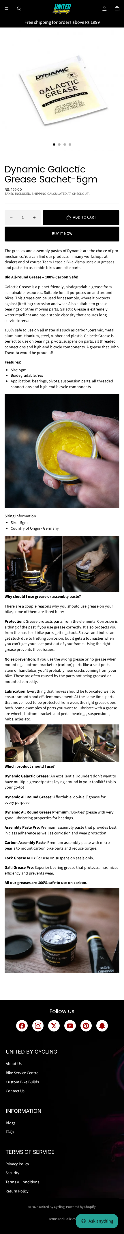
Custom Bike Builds (22, 1082)
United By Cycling (52, 1206)
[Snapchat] (102, 1025)
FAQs (10, 1132)
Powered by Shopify (81, 1206)
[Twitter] (54, 1025)
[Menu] (6, 8)
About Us (14, 1064)
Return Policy (17, 1191)
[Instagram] (38, 1025)
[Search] (19, 8)
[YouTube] (70, 1025)
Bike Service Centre (22, 1073)
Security (12, 1173)
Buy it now (62, 234)
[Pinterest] (86, 1025)
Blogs (10, 1123)
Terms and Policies (62, 1219)
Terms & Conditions (22, 1182)
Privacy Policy (17, 1164)
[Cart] (117, 8)
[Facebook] (22, 1025)
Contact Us (15, 1091)
